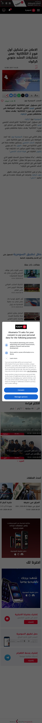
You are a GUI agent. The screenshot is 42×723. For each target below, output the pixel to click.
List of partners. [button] (32, 371)
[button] (21, 358)
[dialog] (21, 361)
